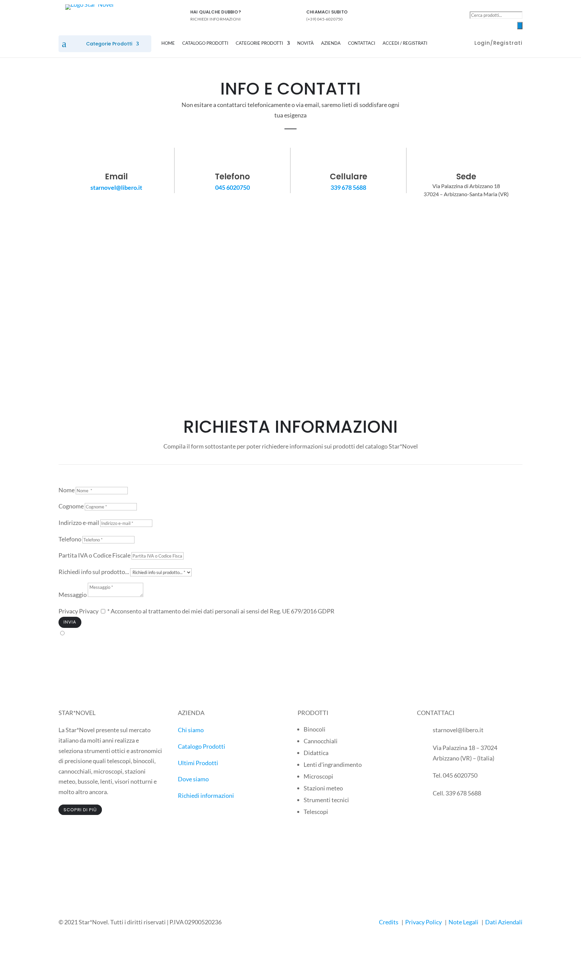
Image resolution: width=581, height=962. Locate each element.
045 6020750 (232, 187)
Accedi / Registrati (405, 43)
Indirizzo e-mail (79, 522)
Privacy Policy (423, 922)
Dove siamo (193, 779)
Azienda (331, 43)
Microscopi (318, 776)
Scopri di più (80, 810)
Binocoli (314, 729)
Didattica (316, 752)
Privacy (68, 611)
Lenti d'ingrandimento (333, 764)
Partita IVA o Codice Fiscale (94, 555)
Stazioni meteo (323, 788)
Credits (388, 922)
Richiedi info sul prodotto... (94, 571)
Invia (70, 622)
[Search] (519, 25)
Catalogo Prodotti (205, 43)
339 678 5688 (348, 187)
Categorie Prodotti (109, 44)
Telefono (70, 539)
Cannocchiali (321, 741)
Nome (67, 490)
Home (168, 43)
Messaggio (73, 594)
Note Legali (463, 922)
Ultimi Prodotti (198, 763)
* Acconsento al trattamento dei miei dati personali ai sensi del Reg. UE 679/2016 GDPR (221, 611)
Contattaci (361, 43)
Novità (305, 43)
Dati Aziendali (503, 922)
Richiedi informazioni (206, 795)
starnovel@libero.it (116, 187)
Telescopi (316, 811)
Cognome (71, 506)
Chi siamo (191, 730)
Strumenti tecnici (326, 800)
